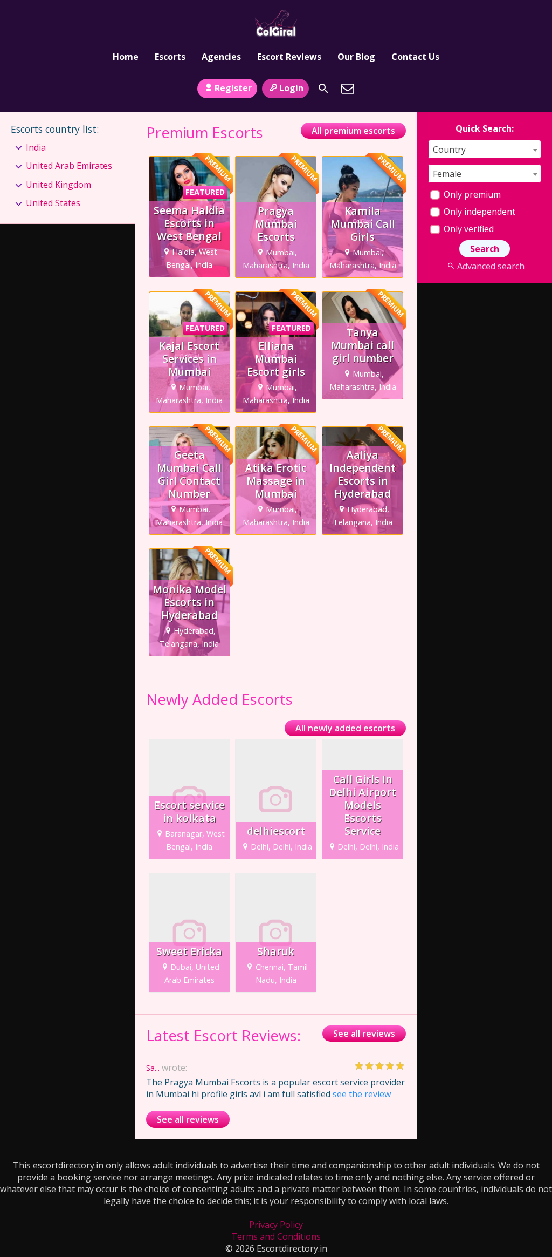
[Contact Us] (347, 88)
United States (53, 203)
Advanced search (490, 266)
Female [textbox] (447, 174)
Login (291, 88)
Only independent (478, 212)
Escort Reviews (289, 57)
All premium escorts (353, 131)
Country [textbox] (449, 149)
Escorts (170, 57)
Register (233, 88)
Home (126, 57)
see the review (362, 1094)
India (36, 147)
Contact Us (415, 57)
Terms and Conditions (276, 1236)
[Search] (323, 88)
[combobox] (484, 149)
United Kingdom (58, 185)
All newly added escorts (345, 728)
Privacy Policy (276, 1225)
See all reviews (364, 1033)
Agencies (221, 57)
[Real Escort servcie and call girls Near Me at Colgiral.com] (276, 23)
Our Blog (356, 57)
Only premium (471, 194)
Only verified (467, 229)
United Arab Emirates (69, 166)
